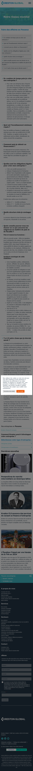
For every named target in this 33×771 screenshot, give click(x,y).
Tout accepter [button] (20, 391)
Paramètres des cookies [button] (9, 391)
